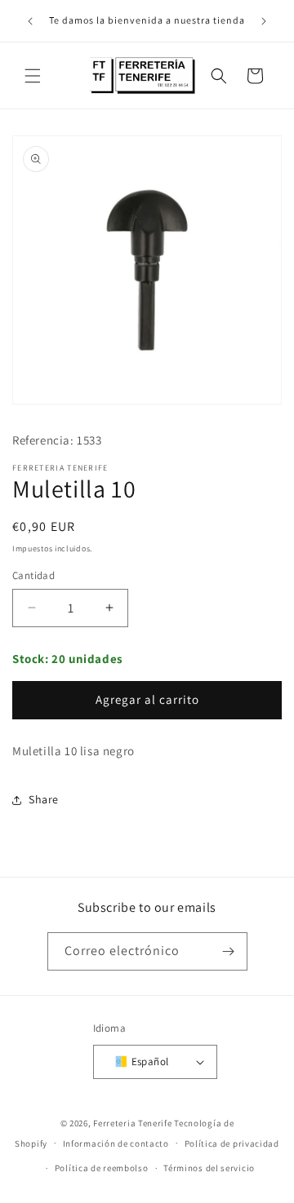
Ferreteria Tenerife (132, 1123)
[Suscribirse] (229, 951)
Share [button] (44, 799)
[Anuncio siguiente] (264, 21)
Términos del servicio (209, 1168)
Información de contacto (116, 1143)
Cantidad (33, 575)
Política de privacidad (232, 1143)
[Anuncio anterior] (30, 21)
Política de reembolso (102, 1168)
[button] (33, 76)
